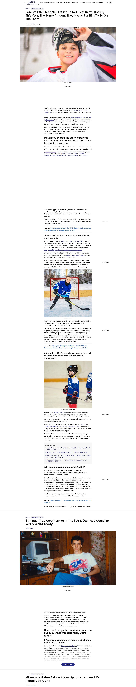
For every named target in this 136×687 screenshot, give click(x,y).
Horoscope (51, 2)
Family (60, 2)
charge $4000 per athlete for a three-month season (63, 250)
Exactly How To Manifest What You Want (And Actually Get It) (67, 452)
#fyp (84, 153)
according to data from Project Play (71, 241)
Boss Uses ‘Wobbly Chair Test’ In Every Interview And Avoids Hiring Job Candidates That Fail (68, 456)
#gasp (53, 155)
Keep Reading (68, 664)
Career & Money (90, 2)
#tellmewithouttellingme (62, 155)
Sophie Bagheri (30, 528)
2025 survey (49, 120)
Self (57, 2)
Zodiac (46, 2)
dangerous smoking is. (69, 646)
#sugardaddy (47, 155)
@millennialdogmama (50, 152)
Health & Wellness (80, 2)
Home (27, 8)
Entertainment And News (37, 8)
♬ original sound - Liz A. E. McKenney (78, 155)
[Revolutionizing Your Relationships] (32, 2)
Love (41, 2)
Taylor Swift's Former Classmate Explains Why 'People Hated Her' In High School (68, 448)
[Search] (106, 2)
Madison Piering (30, 23)
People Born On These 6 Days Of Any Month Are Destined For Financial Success (67, 460)
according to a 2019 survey (75, 255)
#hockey (64, 153)
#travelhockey (71, 153)
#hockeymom (79, 153)
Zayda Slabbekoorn (31, 685)
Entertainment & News (69, 2)
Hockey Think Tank (60, 413)
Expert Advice (99, 2)
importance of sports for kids (80, 118)
